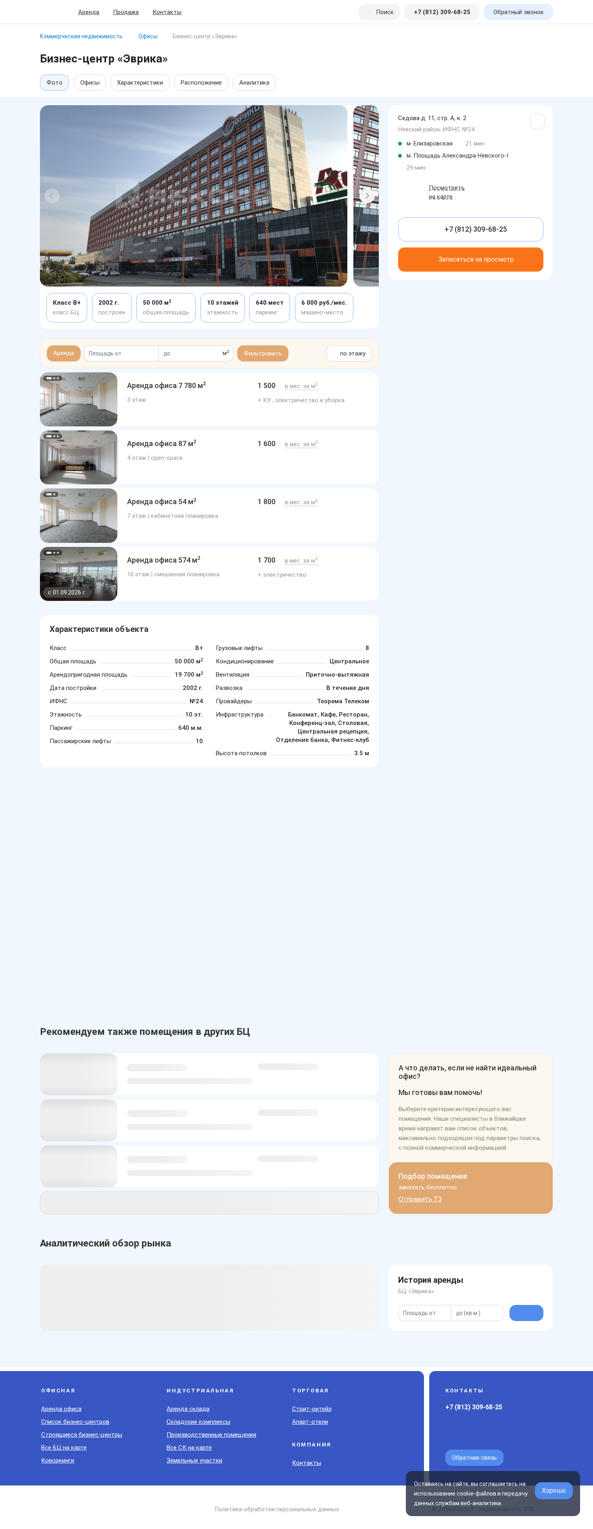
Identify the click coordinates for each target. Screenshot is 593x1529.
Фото (54, 82)
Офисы (90, 82)
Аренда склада (188, 1409)
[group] (78, 399)
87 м (161, 443)
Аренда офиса (61, 1409)
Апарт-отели (310, 1421)
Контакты (167, 12)
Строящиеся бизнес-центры (81, 1434)
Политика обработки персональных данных (276, 1509)
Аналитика (254, 82)
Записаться (476, 259)
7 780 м (166, 385)
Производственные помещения (211, 1434)
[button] (52, 196)
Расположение (201, 82)
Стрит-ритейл (312, 1409)
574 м (163, 560)
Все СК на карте (189, 1447)
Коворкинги (57, 1460)
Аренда (88, 12)
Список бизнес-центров (75, 1421)
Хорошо (554, 1490)
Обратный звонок (518, 12)
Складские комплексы (198, 1421)
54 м (161, 501)
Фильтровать (263, 353)
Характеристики (140, 82)
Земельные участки (194, 1460)
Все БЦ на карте (64, 1447)
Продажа (126, 12)
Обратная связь (474, 1457)
